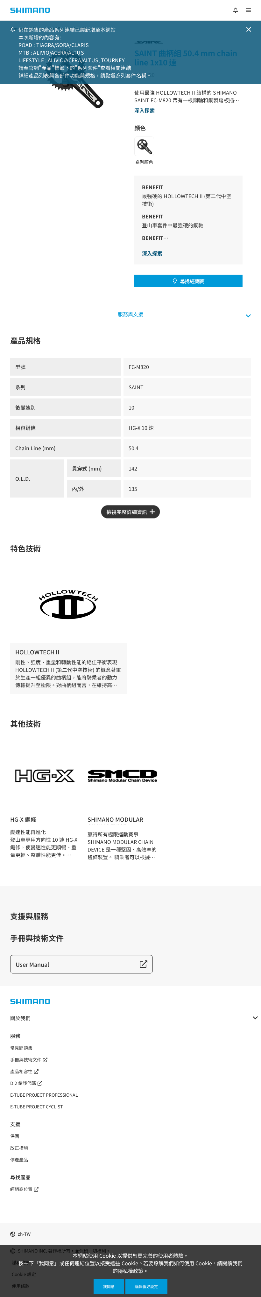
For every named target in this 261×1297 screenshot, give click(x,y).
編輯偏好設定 (146, 1286)
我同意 (109, 1286)
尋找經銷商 (192, 281)
